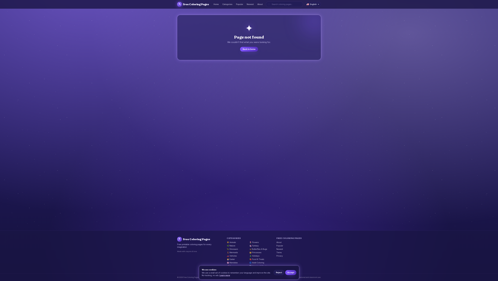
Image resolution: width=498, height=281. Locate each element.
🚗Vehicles (232, 256)
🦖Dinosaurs (232, 249)
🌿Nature (231, 246)
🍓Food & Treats (256, 259)
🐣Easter (231, 259)
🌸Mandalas (232, 262)
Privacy (279, 256)
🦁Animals (231, 242)
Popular (239, 4)
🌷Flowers (254, 242)
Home (216, 4)
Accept (290, 272)
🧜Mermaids (232, 252)
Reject (279, 272)
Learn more (225, 275)
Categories (227, 4)
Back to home (249, 49)
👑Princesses (255, 252)
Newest (250, 4)
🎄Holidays (254, 256)
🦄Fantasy (254, 246)
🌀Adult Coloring (256, 262)
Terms (279, 252)
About (260, 4)
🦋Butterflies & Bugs (258, 249)
